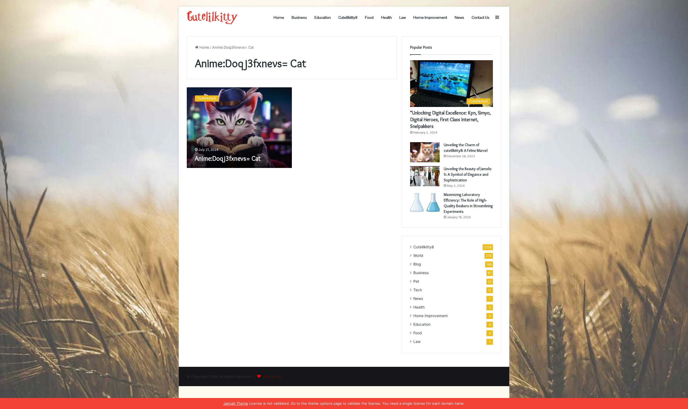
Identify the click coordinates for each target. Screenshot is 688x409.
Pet (416, 281)
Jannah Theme (235, 403)
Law (402, 17)
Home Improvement (430, 17)
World (418, 255)
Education (322, 17)
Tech (417, 290)
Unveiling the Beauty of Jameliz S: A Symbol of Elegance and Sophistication (468, 174)
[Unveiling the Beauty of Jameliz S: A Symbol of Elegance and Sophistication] (425, 176)
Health (386, 17)
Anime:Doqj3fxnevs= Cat (228, 158)
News (459, 17)
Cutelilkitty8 (347, 17)
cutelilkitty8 (271, 376)
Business (299, 17)
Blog (417, 264)
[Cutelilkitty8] (212, 17)
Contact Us (480, 17)
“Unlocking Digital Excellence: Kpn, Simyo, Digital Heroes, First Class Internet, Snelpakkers (450, 119)
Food (369, 17)
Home (279, 17)
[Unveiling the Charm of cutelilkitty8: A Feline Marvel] (425, 152)
